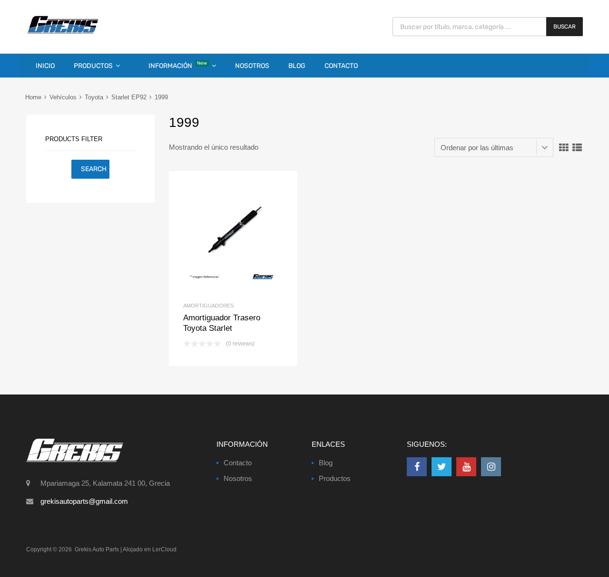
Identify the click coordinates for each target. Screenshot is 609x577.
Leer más (249, 235)
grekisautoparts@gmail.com (84, 501)
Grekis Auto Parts (97, 549)
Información (177, 65)
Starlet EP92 (129, 97)
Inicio (45, 66)
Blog (296, 66)
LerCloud (164, 549)
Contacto (341, 66)
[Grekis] (62, 32)
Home (33, 97)
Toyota (94, 97)
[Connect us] (417, 467)
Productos (93, 66)
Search (94, 169)
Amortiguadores (208, 305)
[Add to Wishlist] (217, 235)
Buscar (564, 26)
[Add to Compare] (233, 235)
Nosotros (252, 66)
